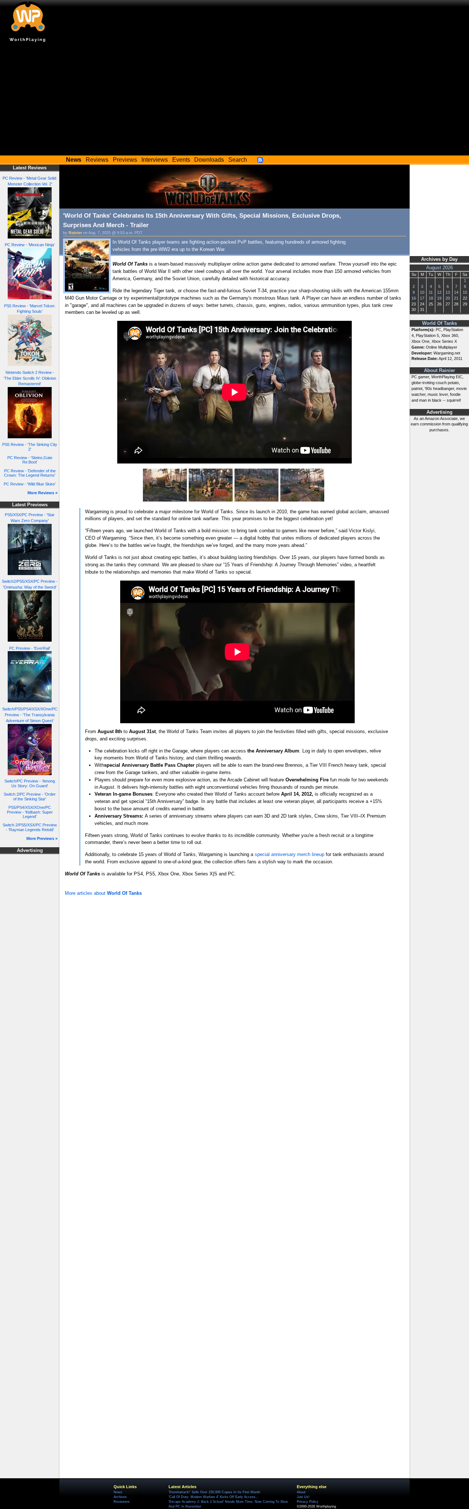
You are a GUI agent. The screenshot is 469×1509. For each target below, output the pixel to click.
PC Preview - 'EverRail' (29, 648)
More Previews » (42, 838)
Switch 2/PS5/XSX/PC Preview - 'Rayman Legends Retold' (30, 827)
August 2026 (439, 267)
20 (448, 298)
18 (431, 298)
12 (439, 292)
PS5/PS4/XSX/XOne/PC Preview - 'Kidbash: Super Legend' (30, 812)
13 (448, 292)
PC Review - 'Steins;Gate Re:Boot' (29, 460)
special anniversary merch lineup (289, 854)
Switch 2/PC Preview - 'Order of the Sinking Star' (30, 796)
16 (413, 298)
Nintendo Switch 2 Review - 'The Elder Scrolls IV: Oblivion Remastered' (30, 378)
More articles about (103, 893)
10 (422, 292)
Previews (125, 160)
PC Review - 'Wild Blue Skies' (30, 484)
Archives (120, 1497)
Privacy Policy (307, 1502)
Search (237, 160)
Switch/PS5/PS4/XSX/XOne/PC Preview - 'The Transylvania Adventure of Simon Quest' (30, 715)
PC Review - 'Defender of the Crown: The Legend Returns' (30, 473)
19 (439, 298)
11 (431, 292)
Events (181, 160)
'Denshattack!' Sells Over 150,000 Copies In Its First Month (214, 1492)
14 (456, 292)
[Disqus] (234, 996)
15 (465, 292)
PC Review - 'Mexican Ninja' (30, 245)
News (118, 1492)
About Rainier (439, 370)
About (301, 1492)
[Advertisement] (234, 100)
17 (422, 298)
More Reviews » (42, 493)
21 (456, 298)
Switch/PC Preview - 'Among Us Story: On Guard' (29, 783)
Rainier (75, 232)
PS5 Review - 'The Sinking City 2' (29, 446)
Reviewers (122, 1502)
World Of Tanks (439, 323)
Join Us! (303, 1497)
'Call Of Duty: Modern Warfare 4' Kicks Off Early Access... (214, 1497)
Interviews (154, 160)
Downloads (209, 160)
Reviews (97, 160)
